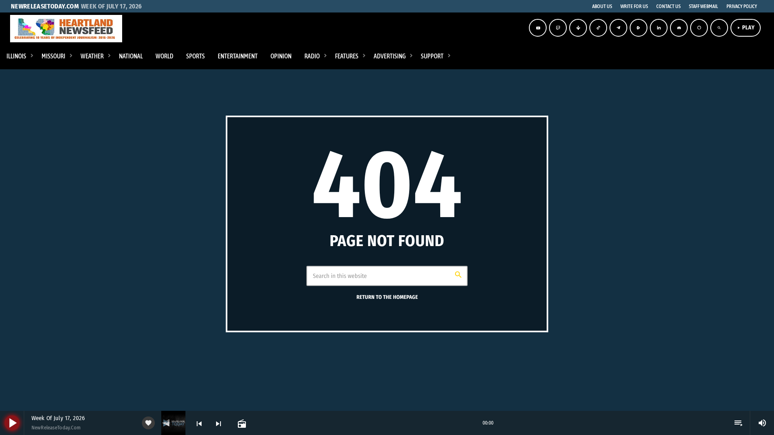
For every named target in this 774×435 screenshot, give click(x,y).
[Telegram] (618, 28)
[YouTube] (538, 28)
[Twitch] (558, 28)
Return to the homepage (387, 297)
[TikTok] (598, 28)
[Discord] (679, 28)
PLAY (746, 27)
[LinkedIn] (659, 28)
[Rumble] (638, 28)
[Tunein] (578, 28)
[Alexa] (699, 28)
